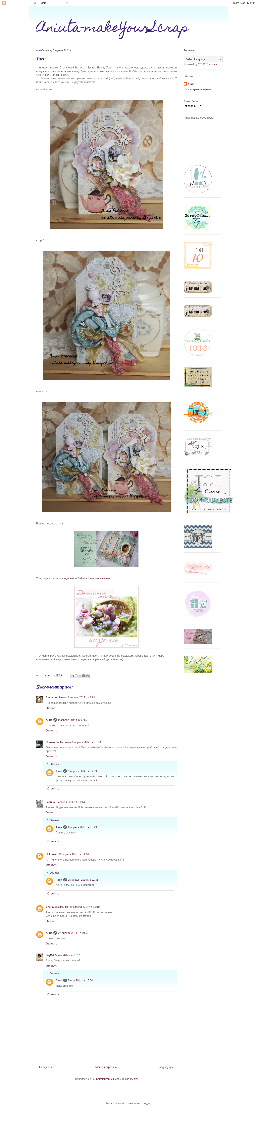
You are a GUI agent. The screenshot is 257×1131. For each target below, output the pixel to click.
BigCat (50, 955)
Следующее (46, 1067)
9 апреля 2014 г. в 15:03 (86, 742)
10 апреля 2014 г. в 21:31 (83, 879)
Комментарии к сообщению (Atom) (117, 1078)
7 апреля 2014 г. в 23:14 (82, 697)
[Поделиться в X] (80, 676)
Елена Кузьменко (57, 906)
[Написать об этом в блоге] (76, 676)
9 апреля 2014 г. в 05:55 (72, 719)
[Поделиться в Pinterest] (88, 676)
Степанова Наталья (58, 742)
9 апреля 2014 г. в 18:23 (82, 827)
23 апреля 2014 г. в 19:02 (73, 932)
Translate (211, 64)
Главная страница (106, 1067)
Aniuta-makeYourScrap (112, 29)
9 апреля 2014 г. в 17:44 (70, 802)
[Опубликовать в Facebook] (84, 676)
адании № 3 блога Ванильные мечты (87, 578)
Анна (49, 719)
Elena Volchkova (56, 697)
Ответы (54, 764)
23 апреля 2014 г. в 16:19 (84, 906)
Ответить (51, 708)
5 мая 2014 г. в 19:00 (80, 980)
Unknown (51, 854)
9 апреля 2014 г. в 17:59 (82, 771)
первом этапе (65, 71)
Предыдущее (166, 1067)
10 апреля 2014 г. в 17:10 (74, 854)
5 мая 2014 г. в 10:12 (67, 955)
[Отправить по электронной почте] (72, 676)
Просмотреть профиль (197, 89)
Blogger (146, 1103)
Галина (50, 802)
